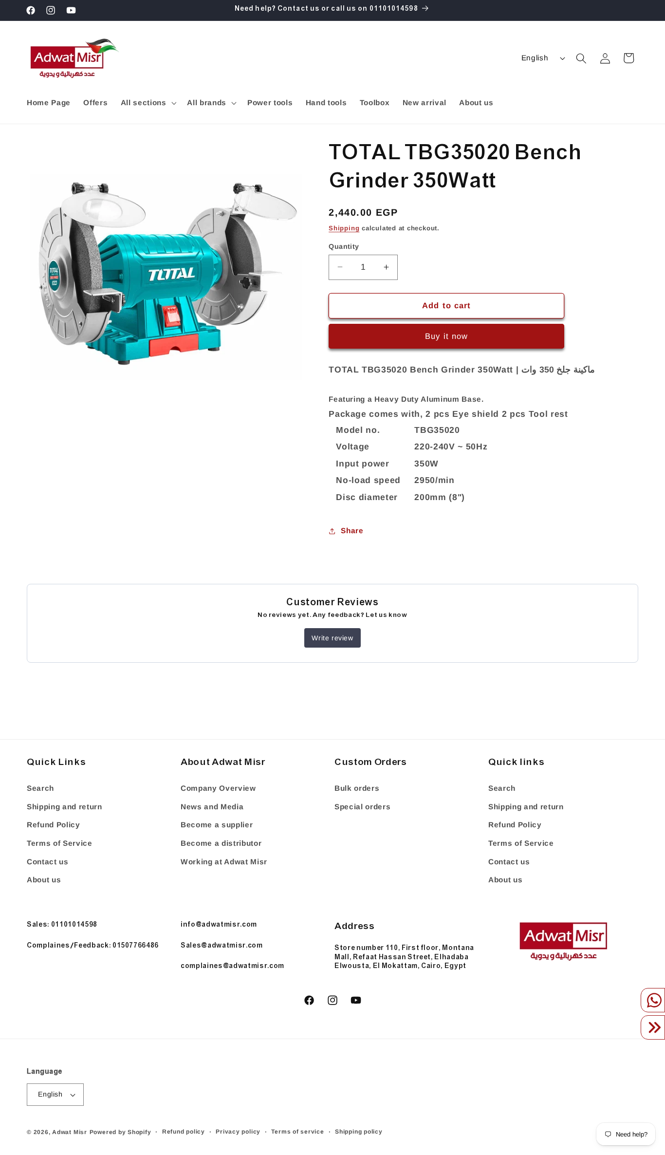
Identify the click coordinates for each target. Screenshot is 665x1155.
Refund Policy (53, 824)
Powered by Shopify (120, 1132)
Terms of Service (59, 842)
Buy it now (446, 336)
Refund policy (183, 1131)
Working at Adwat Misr (224, 861)
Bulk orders (356, 788)
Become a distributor (221, 842)
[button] (147, 103)
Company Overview (218, 788)
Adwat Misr (69, 1132)
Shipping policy (359, 1131)
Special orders (362, 806)
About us (44, 880)
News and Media (212, 806)
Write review (332, 638)
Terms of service (297, 1131)
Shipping (344, 227)
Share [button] (352, 530)
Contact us (48, 861)
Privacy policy (238, 1131)
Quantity (344, 246)
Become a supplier (217, 824)
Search (40, 788)
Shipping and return (64, 806)
